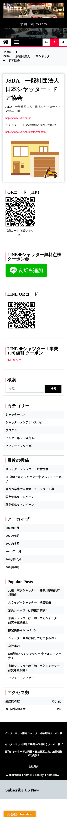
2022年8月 (13, 535)
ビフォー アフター (21, 678)
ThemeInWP (52, 775)
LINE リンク (13, 360)
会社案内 (14, 646)
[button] (46, 42)
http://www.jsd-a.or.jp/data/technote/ (25, 131)
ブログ (10, 430)
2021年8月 (12, 543)
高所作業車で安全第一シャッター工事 (30, 489)
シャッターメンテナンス (21, 422)
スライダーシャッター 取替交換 (27, 469)
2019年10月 (13, 559)
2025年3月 (12, 528)
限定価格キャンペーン (20, 497)
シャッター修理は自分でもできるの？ (32, 638)
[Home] (5, 42)
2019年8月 (13, 567)
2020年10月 (13, 551)
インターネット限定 (18, 438)
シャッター (13, 414)
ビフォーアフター (17, 446)
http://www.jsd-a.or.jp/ (18, 117)
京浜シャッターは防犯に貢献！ (28, 610)
